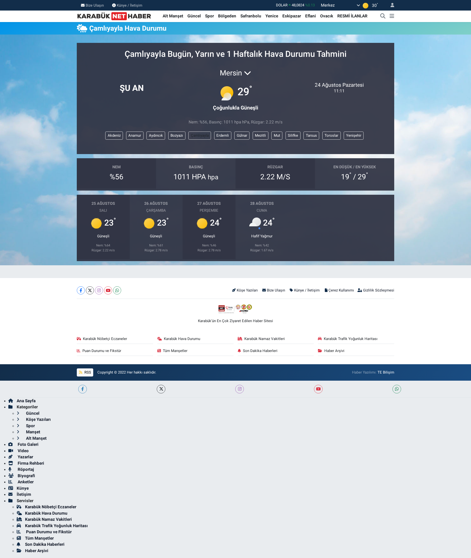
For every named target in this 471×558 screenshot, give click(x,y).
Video (23, 450)
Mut (277, 135)
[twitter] (161, 389)
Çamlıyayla (200, 135)
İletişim (24, 494)
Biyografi (26, 475)
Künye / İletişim (129, 5)
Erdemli (222, 135)
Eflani (310, 15)
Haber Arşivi (334, 351)
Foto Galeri (28, 444)
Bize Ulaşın (95, 5)
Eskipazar (291, 15)
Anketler (25, 481)
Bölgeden (227, 15)
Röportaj (25, 469)
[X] (90, 290)
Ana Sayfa (26, 400)
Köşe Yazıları (247, 290)
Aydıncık (156, 135)
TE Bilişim (386, 372)
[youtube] (318, 389)
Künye (23, 488)
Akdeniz (114, 135)
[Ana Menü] (392, 16)
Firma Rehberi (30, 463)
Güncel (194, 15)
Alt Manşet (173, 15)
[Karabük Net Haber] (114, 15)
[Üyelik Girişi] (390, 5)
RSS (87, 372)
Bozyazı (176, 135)
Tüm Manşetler (175, 351)
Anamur (134, 135)
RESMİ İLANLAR (352, 15)
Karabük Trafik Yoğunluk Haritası (351, 339)
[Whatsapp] (117, 290)
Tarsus (311, 135)
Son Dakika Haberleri (260, 351)
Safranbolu (250, 15)
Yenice (271, 15)
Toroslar (331, 135)
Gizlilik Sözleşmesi (378, 290)
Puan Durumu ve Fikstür (101, 351)
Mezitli (260, 135)
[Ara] (383, 16)
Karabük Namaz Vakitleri (264, 339)
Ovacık (326, 15)
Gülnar (242, 135)
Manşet (32, 431)
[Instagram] (99, 290)
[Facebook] (81, 290)
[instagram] (239, 389)
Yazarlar (25, 456)
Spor (209, 15)
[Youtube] (108, 290)
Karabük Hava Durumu (182, 339)
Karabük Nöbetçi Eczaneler (105, 339)
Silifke (293, 135)
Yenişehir (353, 135)
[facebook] (82, 389)
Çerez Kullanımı (341, 290)
